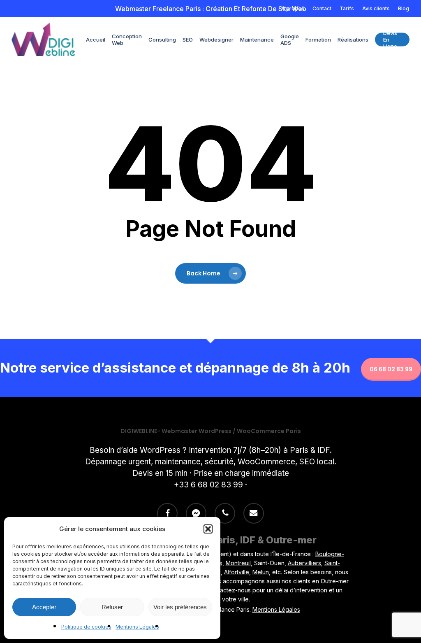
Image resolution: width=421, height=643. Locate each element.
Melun (260, 571)
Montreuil (238, 562)
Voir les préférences (180, 606)
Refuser (112, 606)
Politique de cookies (86, 627)
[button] (208, 529)
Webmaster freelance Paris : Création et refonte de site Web (210, 9)
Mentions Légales (137, 627)
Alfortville (236, 571)
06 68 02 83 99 (391, 369)
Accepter (44, 606)
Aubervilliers (304, 562)
